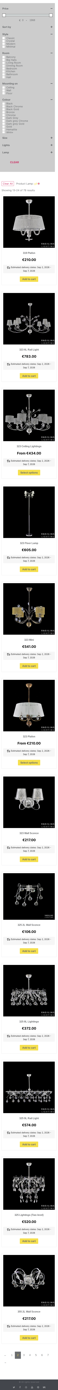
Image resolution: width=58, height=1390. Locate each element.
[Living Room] (3, 63)
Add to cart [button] (29, 279)
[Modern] (3, 44)
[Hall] (3, 77)
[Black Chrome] (3, 106)
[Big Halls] (3, 60)
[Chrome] (3, 115)
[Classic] (3, 38)
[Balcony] (3, 57)
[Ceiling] (3, 87)
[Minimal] (3, 46)
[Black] (3, 103)
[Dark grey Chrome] (3, 121)
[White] (3, 132)
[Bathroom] (3, 74)
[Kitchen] (3, 71)
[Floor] (3, 93)
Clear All (8, 183)
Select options (29, 472)
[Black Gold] (3, 109)
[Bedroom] (3, 68)
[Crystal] (3, 41)
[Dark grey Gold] (3, 124)
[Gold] (3, 126)
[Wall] (3, 90)
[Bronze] (3, 112)
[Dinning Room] (3, 66)
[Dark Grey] (3, 118)
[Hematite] (3, 129)
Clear (14, 162)
